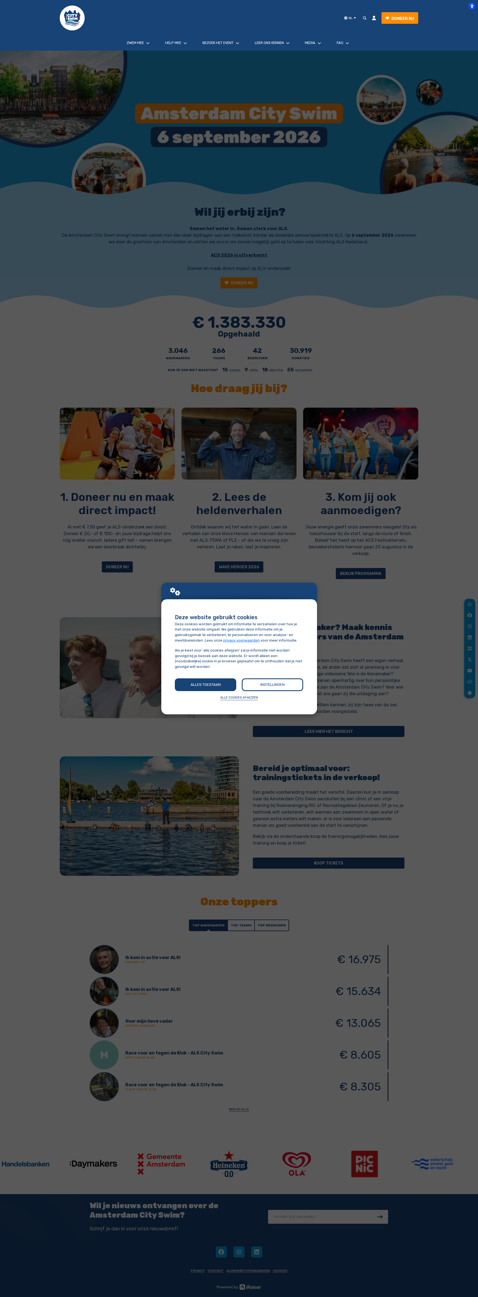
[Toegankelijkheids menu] (472, 6)
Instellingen (272, 685)
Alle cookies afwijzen (239, 697)
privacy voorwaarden (241, 640)
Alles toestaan (206, 685)
